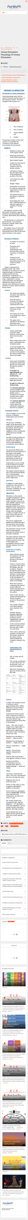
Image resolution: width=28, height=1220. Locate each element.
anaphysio (10, 921)
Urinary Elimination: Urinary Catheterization (13, 75)
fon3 (13, 47)
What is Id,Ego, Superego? (13, 1186)
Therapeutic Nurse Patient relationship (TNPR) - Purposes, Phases (13, 1048)
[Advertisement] (14, 31)
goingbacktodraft (8, 47)
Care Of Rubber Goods (11, 1098)
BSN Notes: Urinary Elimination (6, 49)
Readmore (5, 987)
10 (4, 1183)
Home (2, 47)
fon (16, 47)
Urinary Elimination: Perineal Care (11, 77)
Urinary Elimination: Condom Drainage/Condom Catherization (9, 80)
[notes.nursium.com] (14, 9)
